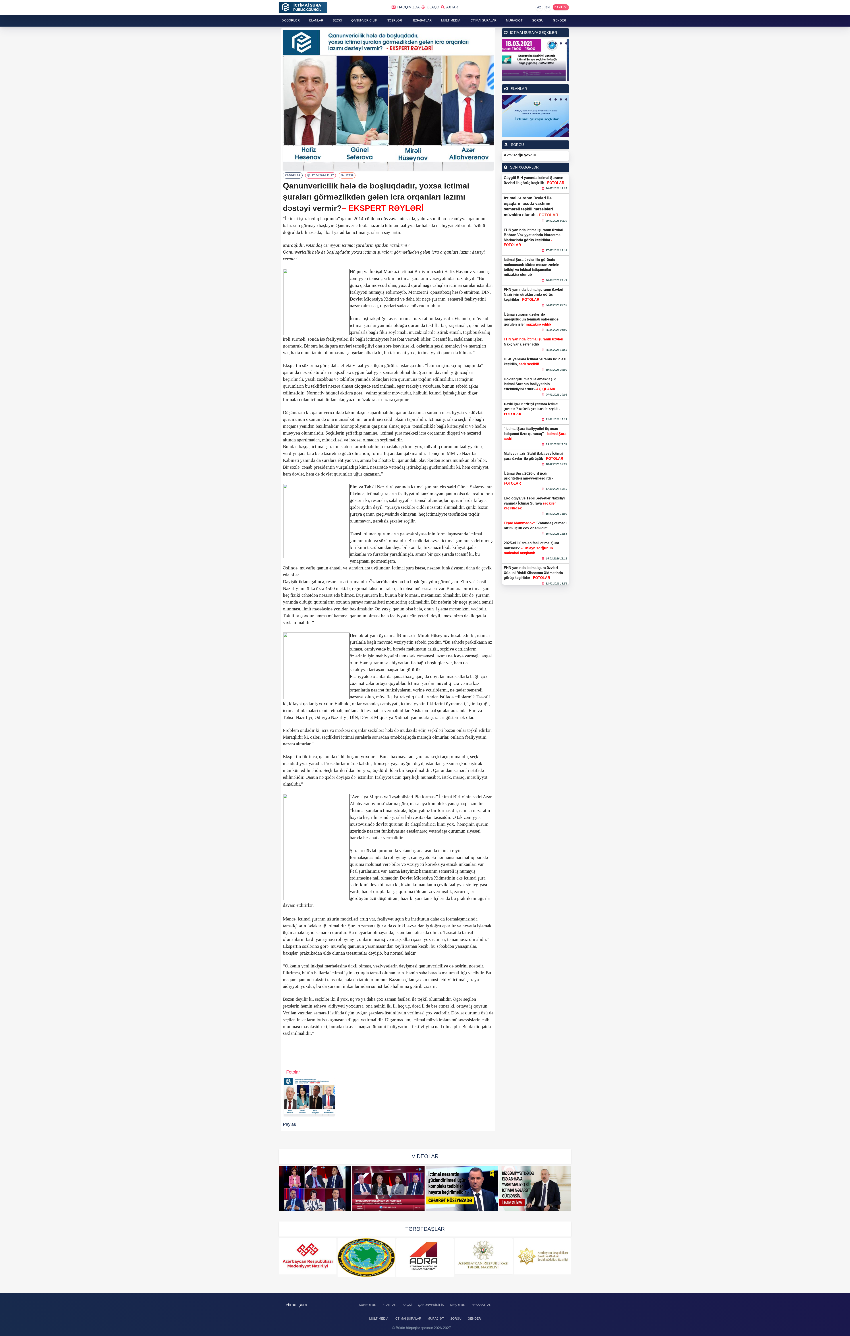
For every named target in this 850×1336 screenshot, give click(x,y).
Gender (559, 20)
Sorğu (537, 20)
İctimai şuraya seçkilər (533, 33)
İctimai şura (295, 1304)
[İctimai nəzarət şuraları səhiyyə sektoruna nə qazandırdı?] (315, 1188)
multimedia (450, 20)
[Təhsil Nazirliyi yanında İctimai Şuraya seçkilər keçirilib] (535, 1188)
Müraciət (514, 20)
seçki (337, 20)
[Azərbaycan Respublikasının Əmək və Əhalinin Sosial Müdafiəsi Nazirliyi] (484, 1256)
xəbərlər (291, 20)
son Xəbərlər (524, 167)
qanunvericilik (364, 20)
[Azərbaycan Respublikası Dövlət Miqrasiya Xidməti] (307, 1257)
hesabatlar (422, 20)
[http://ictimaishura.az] (327, 7)
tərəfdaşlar (425, 1229)
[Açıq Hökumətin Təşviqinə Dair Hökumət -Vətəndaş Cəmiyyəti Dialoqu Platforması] (542, 1257)
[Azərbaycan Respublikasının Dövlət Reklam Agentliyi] (366, 1257)
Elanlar (518, 89)
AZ (539, 7)
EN (547, 7)
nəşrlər (394, 20)
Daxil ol (560, 7)
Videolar (425, 1156)
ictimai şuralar (483, 20)
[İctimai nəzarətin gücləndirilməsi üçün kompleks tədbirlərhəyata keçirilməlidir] (388, 1188)
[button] (550, 43)
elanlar (316, 20)
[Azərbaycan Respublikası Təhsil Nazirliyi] (425, 1256)
